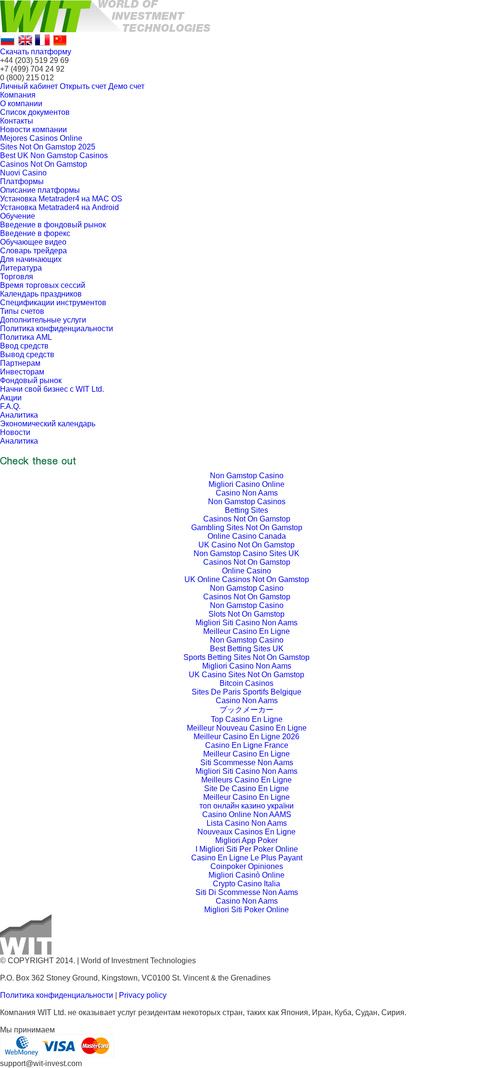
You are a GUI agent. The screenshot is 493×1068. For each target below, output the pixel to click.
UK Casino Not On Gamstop (246, 545)
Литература (21, 268)
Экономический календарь (47, 424)
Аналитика (19, 415)
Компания (18, 95)
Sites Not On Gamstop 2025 (47, 147)
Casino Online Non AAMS (246, 814)
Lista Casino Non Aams (247, 823)
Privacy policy (143, 995)
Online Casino (246, 571)
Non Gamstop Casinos (246, 501)
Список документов (35, 112)
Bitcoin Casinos (246, 683)
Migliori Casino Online (246, 484)
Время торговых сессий (42, 285)
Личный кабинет (29, 86)
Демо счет (126, 86)
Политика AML (26, 337)
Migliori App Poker (246, 840)
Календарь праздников (41, 294)
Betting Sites (246, 510)
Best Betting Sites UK (247, 649)
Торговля (16, 277)
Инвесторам (22, 372)
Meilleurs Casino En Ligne (246, 780)
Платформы (22, 181)
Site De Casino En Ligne (246, 788)
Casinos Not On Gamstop (43, 164)
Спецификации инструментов (53, 302)
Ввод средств (24, 346)
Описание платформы (40, 190)
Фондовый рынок (31, 380)
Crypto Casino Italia (246, 884)
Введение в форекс (35, 233)
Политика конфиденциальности (56, 328)
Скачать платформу (35, 52)
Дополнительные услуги (43, 320)
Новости (15, 432)
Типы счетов (22, 311)
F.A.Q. (10, 406)
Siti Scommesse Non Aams (246, 762)
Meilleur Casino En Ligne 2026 (246, 737)
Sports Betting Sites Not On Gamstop (246, 657)
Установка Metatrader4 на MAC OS (61, 199)
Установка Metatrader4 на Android (59, 207)
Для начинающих (31, 259)
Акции (11, 398)
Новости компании (33, 129)
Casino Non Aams (247, 493)
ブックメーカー (246, 710)
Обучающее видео (33, 242)
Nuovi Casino (23, 173)
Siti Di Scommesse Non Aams (246, 892)
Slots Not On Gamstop (246, 614)
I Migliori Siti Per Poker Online (246, 849)
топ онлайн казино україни (246, 806)
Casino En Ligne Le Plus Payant (246, 858)
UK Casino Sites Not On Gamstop (246, 675)
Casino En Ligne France (246, 745)
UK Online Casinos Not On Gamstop (246, 579)
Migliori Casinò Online (246, 875)
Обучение (17, 216)
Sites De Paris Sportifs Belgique (246, 692)
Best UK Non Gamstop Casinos (54, 155)
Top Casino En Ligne (247, 719)
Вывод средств (27, 354)
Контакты (16, 121)
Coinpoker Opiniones (246, 866)
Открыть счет (83, 86)
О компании (21, 103)
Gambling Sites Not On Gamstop (246, 527)
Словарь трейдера (33, 251)
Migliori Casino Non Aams (246, 666)
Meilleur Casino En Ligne (246, 631)
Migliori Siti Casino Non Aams (246, 623)
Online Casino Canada (247, 536)
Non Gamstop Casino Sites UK (246, 553)
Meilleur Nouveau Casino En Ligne (247, 728)
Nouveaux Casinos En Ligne (246, 832)
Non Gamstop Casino (247, 476)
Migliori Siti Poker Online (246, 910)
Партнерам (20, 363)
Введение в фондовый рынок (53, 225)
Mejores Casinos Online (41, 138)
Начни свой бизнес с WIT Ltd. (52, 389)
